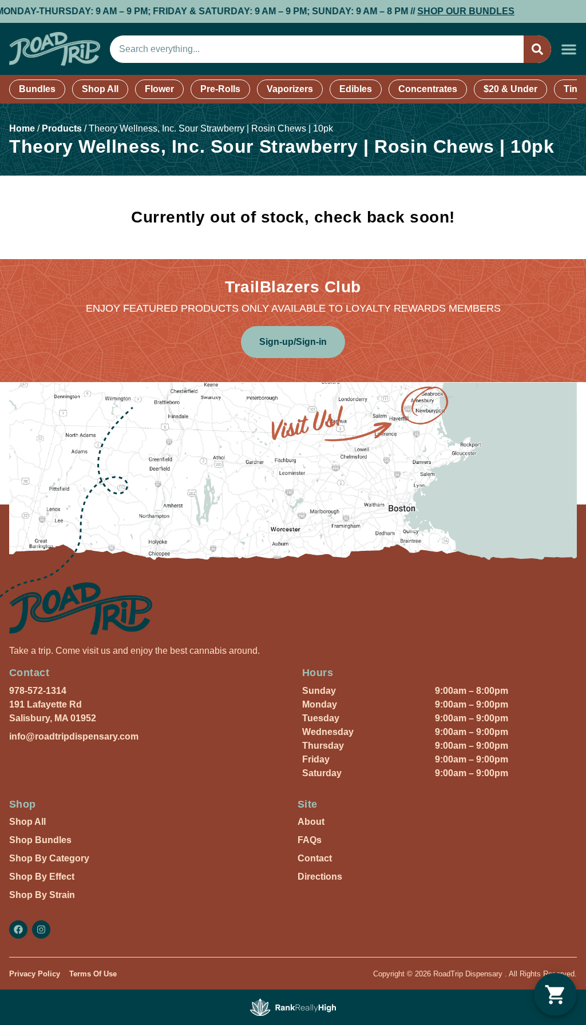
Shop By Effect (41, 876)
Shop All (100, 89)
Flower (159, 89)
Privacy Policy (34, 974)
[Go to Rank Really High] (293, 1007)
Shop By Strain (42, 895)
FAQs (310, 840)
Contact (315, 858)
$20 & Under (510, 89)
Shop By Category (49, 858)
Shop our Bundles (444, 11)
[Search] (537, 49)
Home (22, 128)
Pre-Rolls (220, 89)
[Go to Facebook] (18, 929)
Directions (320, 876)
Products (62, 128)
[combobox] (317, 49)
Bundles (37, 89)
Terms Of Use (93, 974)
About (311, 822)
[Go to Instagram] (41, 929)
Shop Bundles (40, 840)
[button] (569, 49)
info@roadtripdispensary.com (73, 736)
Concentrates (427, 89)
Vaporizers (290, 89)
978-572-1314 (37, 691)
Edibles (355, 89)
